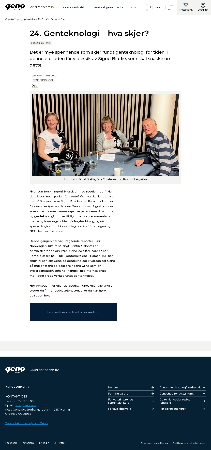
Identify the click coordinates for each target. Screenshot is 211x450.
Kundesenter (15, 386)
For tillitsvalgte (118, 393)
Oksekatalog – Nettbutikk (108, 7)
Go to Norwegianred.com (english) (176, 401)
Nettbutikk (186, 9)
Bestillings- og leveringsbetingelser (189, 443)
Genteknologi (42, 80)
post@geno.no (25, 405)
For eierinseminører (173, 408)
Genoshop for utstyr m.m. (177, 393)
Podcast (43, 19)
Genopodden (58, 19)
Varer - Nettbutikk (74, 7)
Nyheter (113, 387)
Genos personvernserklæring (154, 443)
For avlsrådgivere (119, 408)
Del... (35, 85)
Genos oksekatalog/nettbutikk (180, 387)
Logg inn (203, 9)
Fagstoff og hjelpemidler (20, 19)
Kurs (134, 7)
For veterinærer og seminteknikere (120, 401)
